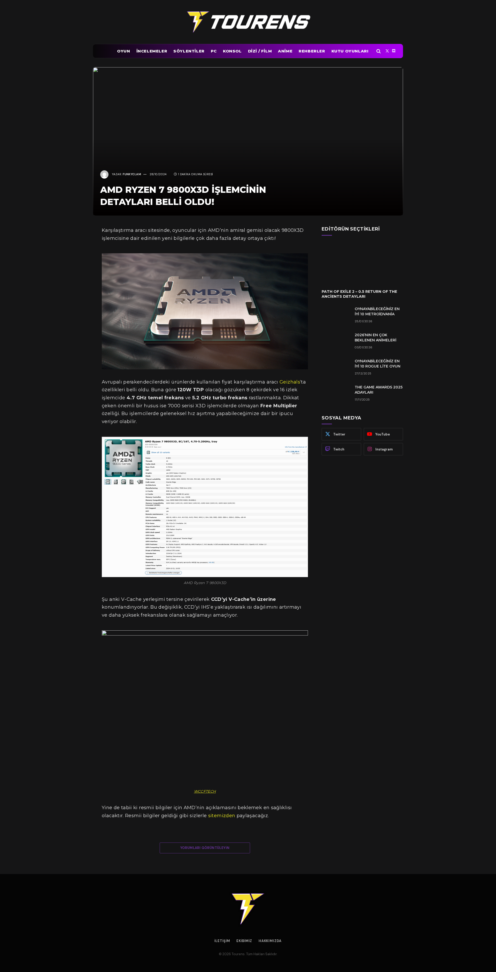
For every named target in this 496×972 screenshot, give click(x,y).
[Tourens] (248, 22)
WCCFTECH (205, 791)
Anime (285, 51)
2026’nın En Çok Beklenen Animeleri (375, 337)
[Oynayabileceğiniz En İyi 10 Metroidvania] (336, 315)
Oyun (123, 51)
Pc (214, 51)
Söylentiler (189, 51)
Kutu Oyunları (350, 51)
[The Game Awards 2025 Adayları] (336, 394)
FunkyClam (132, 174)
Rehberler (312, 51)
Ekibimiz (244, 941)
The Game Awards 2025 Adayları (378, 390)
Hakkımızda (270, 941)
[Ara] (378, 51)
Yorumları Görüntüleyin (205, 848)
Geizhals (290, 382)
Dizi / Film (260, 51)
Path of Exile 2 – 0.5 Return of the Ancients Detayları (359, 294)
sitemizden (221, 815)
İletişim (222, 941)
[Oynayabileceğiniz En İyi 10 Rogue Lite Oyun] (336, 368)
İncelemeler (151, 51)
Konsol (232, 51)
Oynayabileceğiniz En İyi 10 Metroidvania (377, 311)
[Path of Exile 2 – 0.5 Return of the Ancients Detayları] (362, 262)
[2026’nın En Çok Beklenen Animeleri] (336, 341)
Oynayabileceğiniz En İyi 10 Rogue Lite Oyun (377, 364)
